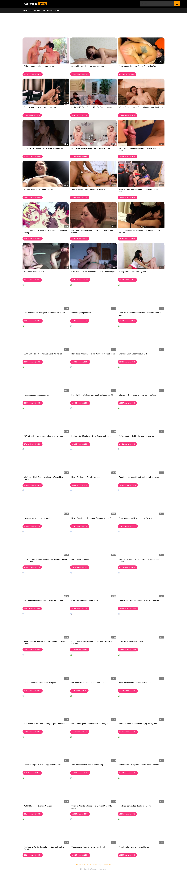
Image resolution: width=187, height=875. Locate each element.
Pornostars (35, 10)
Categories (47, 10)
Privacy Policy (97, 865)
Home (25, 10)
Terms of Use (107, 865)
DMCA (89, 865)
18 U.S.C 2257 (80, 865)
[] (177, 3)
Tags (57, 10)
